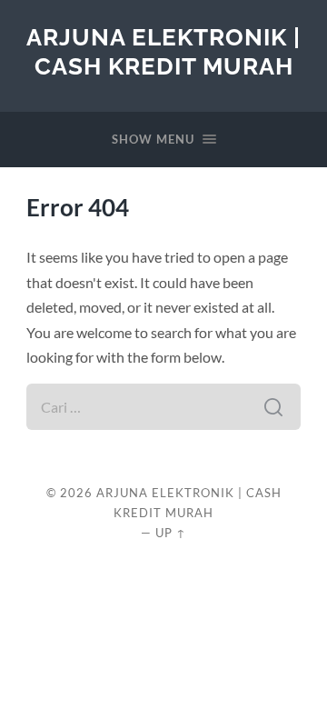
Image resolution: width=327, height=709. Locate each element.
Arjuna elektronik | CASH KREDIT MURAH (163, 51)
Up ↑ (170, 532)
